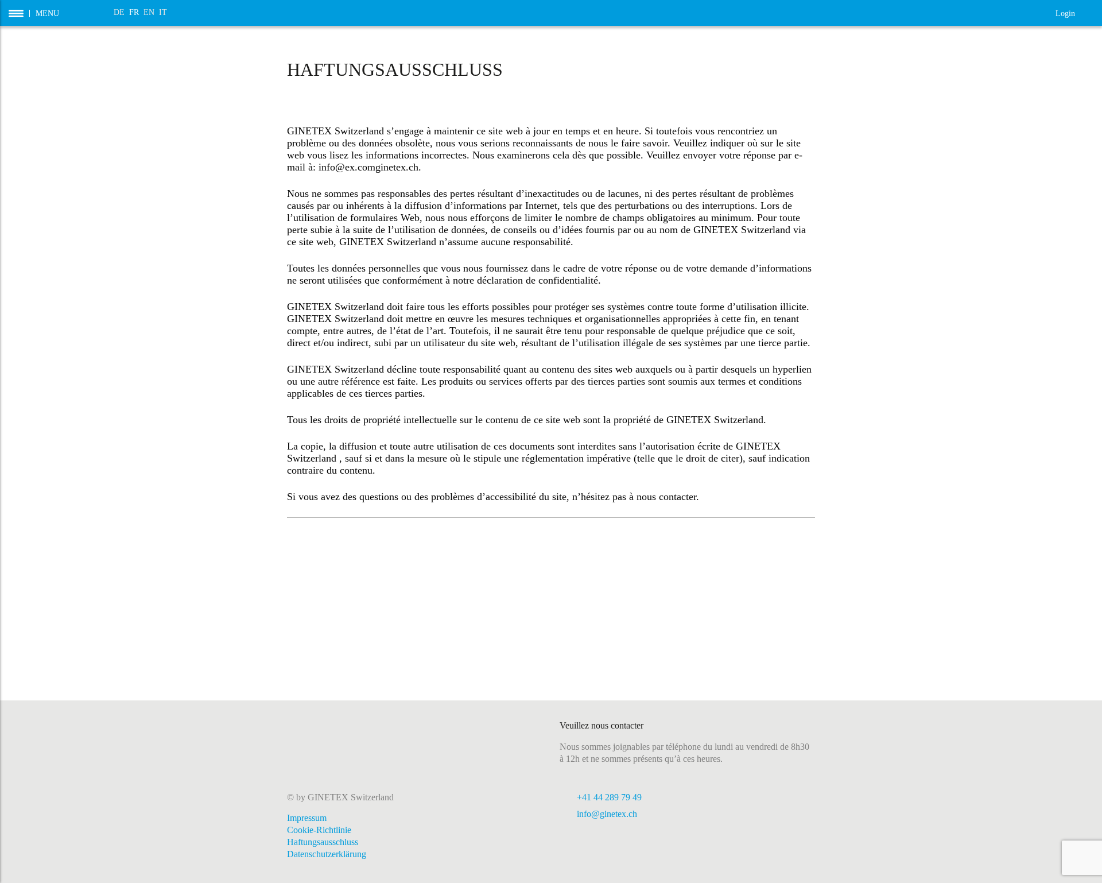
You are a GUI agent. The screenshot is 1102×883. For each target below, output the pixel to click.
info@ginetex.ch (607, 814)
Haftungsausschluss (322, 842)
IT (163, 12)
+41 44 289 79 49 (609, 797)
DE (119, 12)
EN (148, 12)
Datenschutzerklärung (326, 854)
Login (1074, 12)
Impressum (307, 818)
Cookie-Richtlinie (319, 830)
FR (134, 12)
